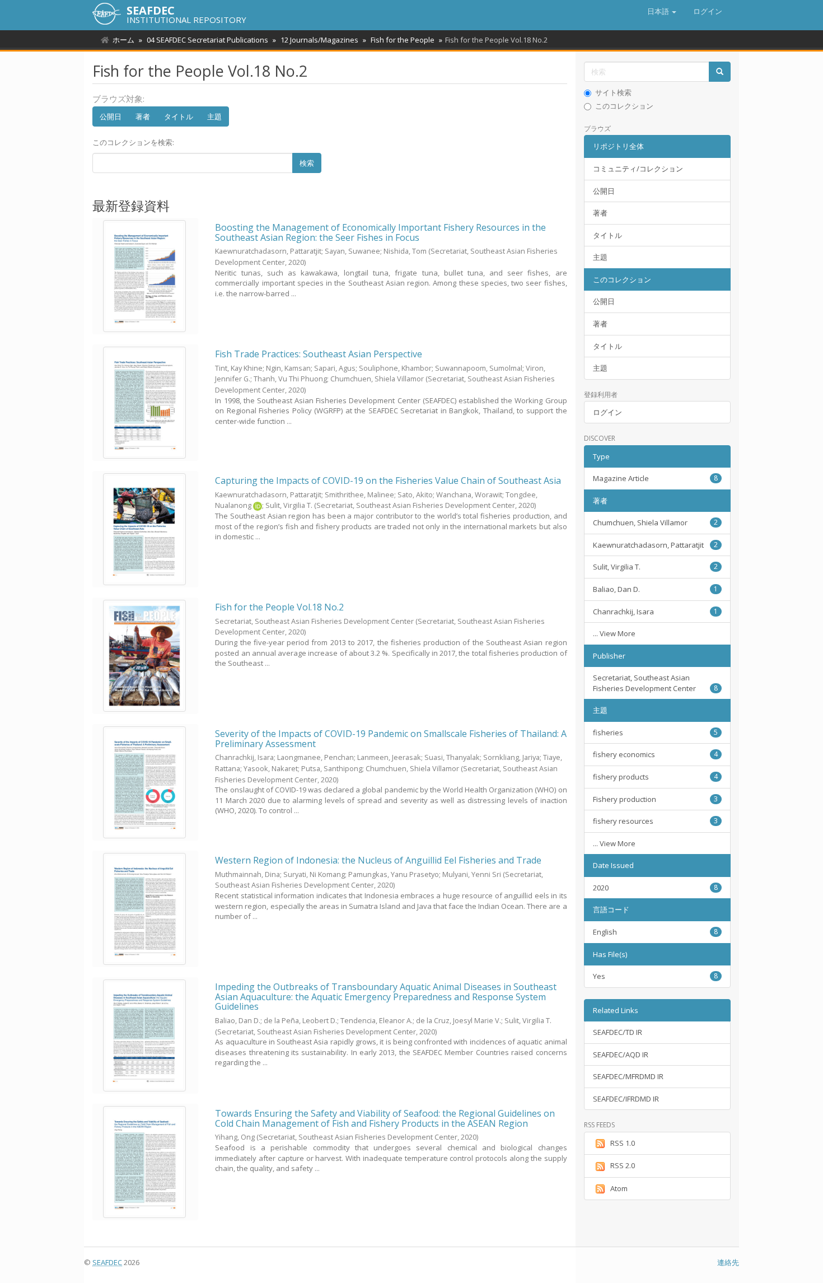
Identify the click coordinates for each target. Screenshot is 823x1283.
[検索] (720, 72)
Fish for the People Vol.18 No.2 (279, 607)
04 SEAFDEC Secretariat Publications (207, 40)
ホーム (123, 40)
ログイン (607, 412)
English (655, 932)
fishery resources (655, 821)
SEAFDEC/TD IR (617, 1032)
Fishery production (655, 799)
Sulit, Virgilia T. (655, 567)
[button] (662, 11)
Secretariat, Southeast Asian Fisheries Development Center (655, 683)
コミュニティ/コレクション (638, 169)
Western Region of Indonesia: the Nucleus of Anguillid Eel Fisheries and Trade (378, 860)
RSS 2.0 (622, 1165)
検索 (307, 163)
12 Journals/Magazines (319, 40)
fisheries (655, 732)
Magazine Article (655, 478)
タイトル (178, 116)
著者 (142, 116)
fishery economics (655, 754)
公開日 (110, 116)
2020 (655, 888)
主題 (214, 116)
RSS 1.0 (622, 1143)
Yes (655, 976)
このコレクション (624, 106)
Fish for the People (402, 40)
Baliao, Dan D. (655, 589)
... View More (614, 633)
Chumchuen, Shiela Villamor (655, 522)
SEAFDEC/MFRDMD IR (628, 1076)
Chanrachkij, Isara (655, 611)
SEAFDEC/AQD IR (620, 1054)
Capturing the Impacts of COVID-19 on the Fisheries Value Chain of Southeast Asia (388, 480)
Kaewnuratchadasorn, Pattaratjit (655, 545)
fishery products (655, 777)
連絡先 (728, 1262)
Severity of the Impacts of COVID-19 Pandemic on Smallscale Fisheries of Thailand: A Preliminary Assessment (391, 738)
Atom (619, 1188)
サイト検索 (613, 92)
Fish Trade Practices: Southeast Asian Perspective (318, 354)
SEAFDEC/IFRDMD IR (626, 1099)
